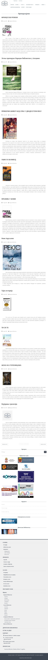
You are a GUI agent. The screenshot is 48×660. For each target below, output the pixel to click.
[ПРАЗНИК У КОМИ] (24, 211)
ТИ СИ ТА (5, 328)
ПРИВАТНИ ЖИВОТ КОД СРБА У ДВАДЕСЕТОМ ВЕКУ (22, 111)
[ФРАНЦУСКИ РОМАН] (24, 30)
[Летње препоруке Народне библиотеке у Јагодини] (24, 77)
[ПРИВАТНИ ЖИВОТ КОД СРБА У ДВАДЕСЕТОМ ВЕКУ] (24, 128)
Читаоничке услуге (7, 577)
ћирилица (15, 0)
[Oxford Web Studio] (10, 477)
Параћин (6, 596)
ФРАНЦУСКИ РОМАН (10, 17)
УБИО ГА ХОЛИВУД (9, 160)
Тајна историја (7, 291)
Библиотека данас (7, 547)
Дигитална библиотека (15, 7)
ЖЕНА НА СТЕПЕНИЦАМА (11, 365)
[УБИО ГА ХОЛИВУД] (24, 173)
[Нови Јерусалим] (24, 257)
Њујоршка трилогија (9, 404)
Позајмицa (5, 572)
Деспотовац (6, 600)
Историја (5, 544)
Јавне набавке (7, 552)
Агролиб (3, 504)
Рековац (6, 603)
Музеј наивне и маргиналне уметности (12, 618)
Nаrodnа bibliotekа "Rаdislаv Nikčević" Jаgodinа (14, 649)
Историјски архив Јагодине (9, 620)
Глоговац (6, 607)
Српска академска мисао (8, 566)
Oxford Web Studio (28, 657)
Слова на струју (4, 508)
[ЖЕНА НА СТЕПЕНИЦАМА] (24, 378)
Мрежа (43, 4)
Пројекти (37, 4)
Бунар (5, 610)
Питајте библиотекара (8, 581)
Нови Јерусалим (8, 238)
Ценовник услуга (6, 586)
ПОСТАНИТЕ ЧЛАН (8, 589)
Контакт (23, 7)
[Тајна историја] (24, 304)
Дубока (5, 613)
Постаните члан (29, 4)
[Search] (45, 452)
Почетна (12, 4)
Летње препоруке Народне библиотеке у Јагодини (21, 58)
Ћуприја (6, 598)
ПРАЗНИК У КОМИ (9, 199)
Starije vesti (43, 444)
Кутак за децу (29, 7)
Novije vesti (5, 444)
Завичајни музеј (7, 622)
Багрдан (6, 615)
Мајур (5, 611)
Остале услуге (6, 583)
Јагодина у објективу (5, 511)
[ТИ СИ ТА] (24, 340)
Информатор (7, 551)
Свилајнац (6, 601)
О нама (16, 4)
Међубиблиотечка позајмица (9, 574)
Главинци (6, 608)
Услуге (22, 4)
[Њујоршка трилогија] (24, 415)
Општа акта (6, 554)
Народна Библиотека (12, 21)
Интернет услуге (6, 579)
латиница (20, 0)
